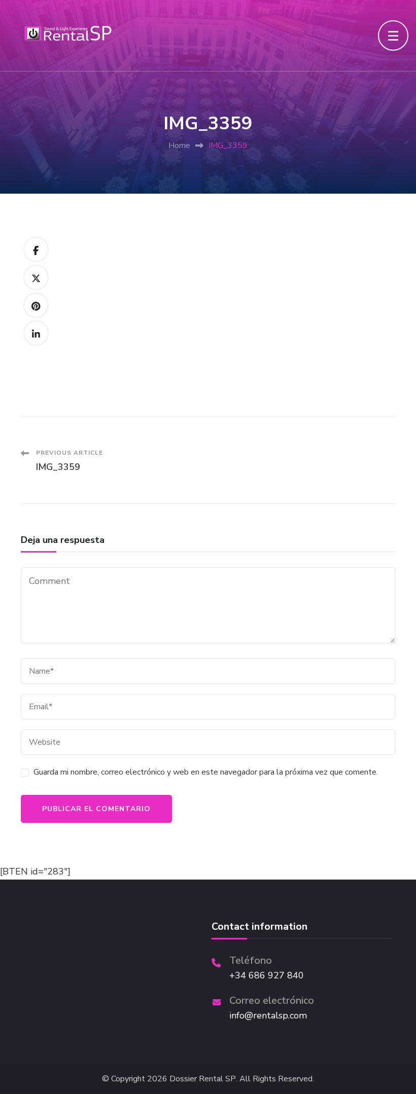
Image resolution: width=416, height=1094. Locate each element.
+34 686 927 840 (266, 975)
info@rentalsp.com (268, 1015)
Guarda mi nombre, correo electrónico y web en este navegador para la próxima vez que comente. (205, 772)
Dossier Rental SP (202, 1079)
